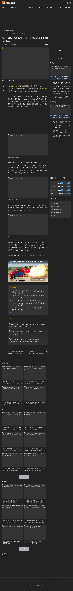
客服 (19, 584)
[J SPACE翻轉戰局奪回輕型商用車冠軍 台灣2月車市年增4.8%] (12, 460)
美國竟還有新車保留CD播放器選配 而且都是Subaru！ (12, 542)
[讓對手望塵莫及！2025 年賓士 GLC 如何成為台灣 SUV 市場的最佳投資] (12, 439)
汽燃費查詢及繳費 (56, 212)
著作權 (34, 584)
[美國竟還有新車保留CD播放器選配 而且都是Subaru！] (12, 532)
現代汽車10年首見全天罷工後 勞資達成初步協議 (28, 300)
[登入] (67, 3)
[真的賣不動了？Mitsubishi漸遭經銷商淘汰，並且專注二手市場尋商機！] (12, 419)
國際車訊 (22, 7)
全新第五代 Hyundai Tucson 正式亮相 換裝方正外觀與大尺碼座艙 (34, 501)
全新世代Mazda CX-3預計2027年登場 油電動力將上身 (13, 501)
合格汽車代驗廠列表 (56, 206)
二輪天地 (58, 7)
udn (3, 30)
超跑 (14, 33)
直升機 (9, 33)
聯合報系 (45, 584)
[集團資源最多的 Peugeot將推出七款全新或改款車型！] (12, 512)
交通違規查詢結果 (56, 209)
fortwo (24, 33)
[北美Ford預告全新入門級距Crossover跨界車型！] (35, 532)
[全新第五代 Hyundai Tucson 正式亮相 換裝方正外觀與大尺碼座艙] (35, 491)
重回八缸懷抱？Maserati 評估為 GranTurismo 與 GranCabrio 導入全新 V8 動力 (32, 340)
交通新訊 (40, 7)
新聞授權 (24, 584)
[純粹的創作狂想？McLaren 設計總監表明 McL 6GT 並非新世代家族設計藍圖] (35, 373)
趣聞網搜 (49, 7)
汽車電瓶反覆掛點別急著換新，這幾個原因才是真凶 (32, 333)
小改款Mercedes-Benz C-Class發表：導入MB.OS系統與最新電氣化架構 (34, 521)
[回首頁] (10, 2)
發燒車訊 (7, 30)
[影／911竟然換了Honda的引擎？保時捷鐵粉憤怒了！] (35, 419)
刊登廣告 (11, 584)
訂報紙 (50, 584)
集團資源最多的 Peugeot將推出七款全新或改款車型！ (12, 521)
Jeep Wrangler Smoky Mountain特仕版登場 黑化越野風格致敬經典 (28, 309)
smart (18, 33)
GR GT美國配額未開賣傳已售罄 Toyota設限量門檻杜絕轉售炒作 (13, 403)
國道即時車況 (54, 203)
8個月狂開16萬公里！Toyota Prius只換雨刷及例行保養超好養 (32, 325)
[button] (70, 3)
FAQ (16, 584)
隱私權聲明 (38, 584)
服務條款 (30, 584)
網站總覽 (62, 584)
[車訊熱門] (70, 102)
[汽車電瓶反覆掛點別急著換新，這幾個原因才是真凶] (13, 333)
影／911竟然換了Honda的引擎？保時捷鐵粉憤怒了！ (34, 428)
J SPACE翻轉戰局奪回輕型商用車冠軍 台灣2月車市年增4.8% (12, 469)
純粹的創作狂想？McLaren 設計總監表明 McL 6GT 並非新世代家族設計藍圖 (35, 382)
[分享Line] (3, 91)
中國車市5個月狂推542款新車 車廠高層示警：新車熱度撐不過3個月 (28, 292)
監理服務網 (54, 216)
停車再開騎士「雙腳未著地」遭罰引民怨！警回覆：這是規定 (34, 469)
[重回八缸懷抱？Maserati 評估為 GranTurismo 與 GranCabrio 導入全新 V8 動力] (13, 341)
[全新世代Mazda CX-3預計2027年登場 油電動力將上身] (12, 491)
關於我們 (56, 584)
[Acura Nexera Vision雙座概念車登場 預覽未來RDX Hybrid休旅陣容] (35, 393)
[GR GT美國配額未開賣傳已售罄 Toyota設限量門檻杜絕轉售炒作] (12, 393)
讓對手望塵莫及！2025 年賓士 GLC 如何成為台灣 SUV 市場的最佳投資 (12, 449)
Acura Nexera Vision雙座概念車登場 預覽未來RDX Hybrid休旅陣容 (35, 403)
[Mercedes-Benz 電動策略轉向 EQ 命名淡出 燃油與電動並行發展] (35, 439)
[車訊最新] (70, 63)
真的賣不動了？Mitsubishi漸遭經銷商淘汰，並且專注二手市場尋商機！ (12, 428)
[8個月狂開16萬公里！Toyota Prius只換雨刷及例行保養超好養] (13, 326)
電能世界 (31, 7)
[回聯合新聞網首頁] (3, 2)
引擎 (4, 33)
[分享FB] (3, 86)
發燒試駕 (13, 7)
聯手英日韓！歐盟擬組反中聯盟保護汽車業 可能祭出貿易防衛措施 (28, 297)
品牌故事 (67, 7)
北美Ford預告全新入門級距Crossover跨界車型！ (33, 542)
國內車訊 (4, 7)
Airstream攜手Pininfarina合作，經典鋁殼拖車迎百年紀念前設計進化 (29, 304)
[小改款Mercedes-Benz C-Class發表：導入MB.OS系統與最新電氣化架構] (35, 512)
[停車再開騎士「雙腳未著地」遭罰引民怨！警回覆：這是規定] (35, 460)
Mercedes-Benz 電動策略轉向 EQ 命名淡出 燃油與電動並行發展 (34, 449)
